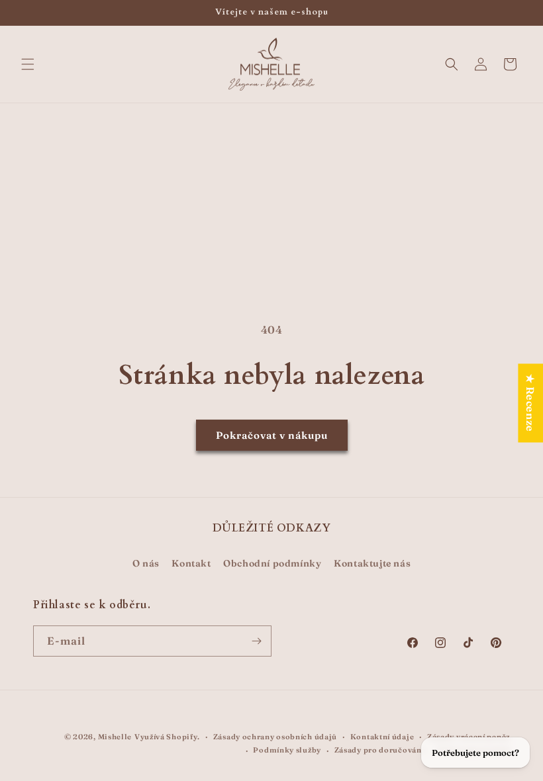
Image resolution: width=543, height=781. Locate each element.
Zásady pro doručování (379, 750)
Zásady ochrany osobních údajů (275, 736)
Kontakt (191, 563)
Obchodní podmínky (272, 563)
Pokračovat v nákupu (272, 435)
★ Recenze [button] (530, 403)
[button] (27, 64)
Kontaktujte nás (372, 563)
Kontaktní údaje (382, 736)
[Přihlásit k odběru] (256, 641)
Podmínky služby (287, 750)
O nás (146, 563)
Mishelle (115, 736)
